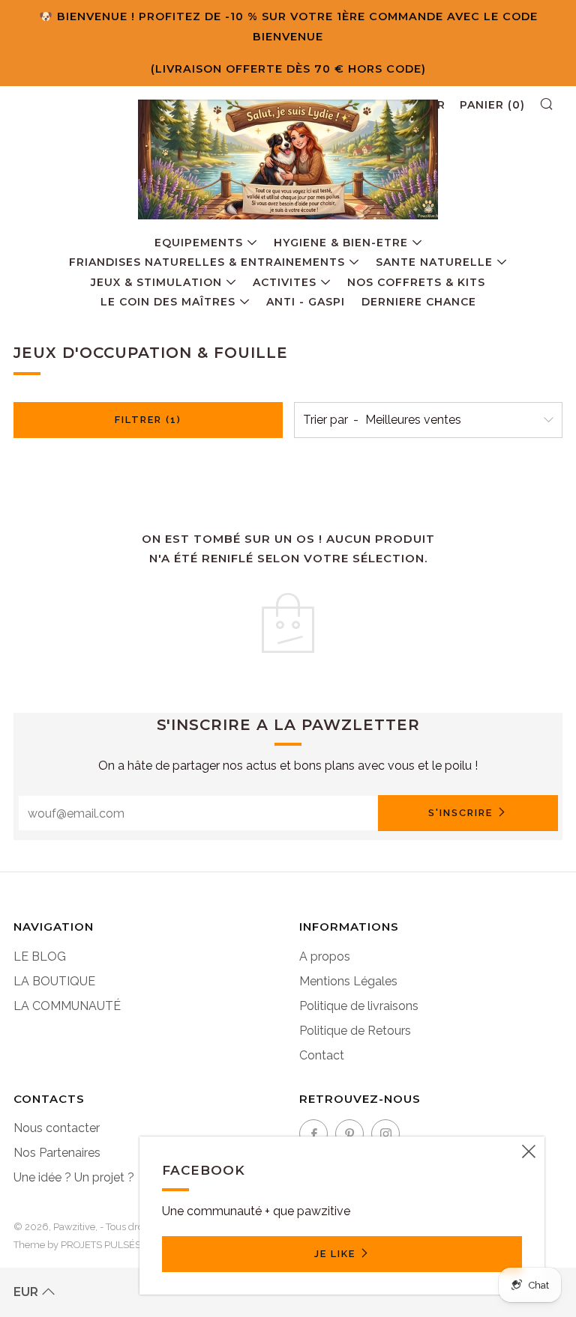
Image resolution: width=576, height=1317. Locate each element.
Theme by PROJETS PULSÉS (77, 1244)
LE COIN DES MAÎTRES (168, 301)
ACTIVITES (284, 282)
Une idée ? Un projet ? (74, 1177)
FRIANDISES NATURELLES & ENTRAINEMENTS (207, 262)
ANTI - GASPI (305, 301)
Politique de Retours (355, 1031)
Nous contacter (57, 1128)
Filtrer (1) (148, 419)
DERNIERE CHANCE (419, 301)
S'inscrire (460, 812)
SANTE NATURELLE (434, 262)
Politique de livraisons (358, 1006)
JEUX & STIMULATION (156, 282)
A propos (324, 956)
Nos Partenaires (57, 1153)
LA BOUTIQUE (54, 981)
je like (335, 1253)
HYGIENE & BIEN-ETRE (341, 242)
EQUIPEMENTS (198, 242)
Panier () (492, 105)
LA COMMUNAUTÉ (67, 1006)
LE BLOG (40, 956)
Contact (321, 1055)
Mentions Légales (348, 981)
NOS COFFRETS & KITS (416, 282)
